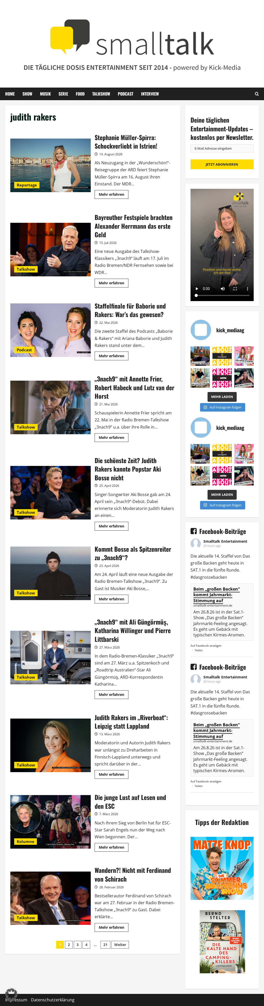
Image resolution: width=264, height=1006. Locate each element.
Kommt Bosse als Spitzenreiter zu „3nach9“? (50, 573)
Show (27, 94)
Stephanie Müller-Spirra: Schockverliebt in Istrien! (50, 165)
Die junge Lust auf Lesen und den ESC (50, 822)
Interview (150, 94)
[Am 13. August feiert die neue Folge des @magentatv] (200, 356)
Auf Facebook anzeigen (206, 645)
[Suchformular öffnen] (257, 94)
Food (80, 94)
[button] (11, 994)
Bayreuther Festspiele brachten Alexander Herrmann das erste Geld (50, 249)
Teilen (199, 650)
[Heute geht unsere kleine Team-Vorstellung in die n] (222, 378)
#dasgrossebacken (209, 577)
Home (10, 94)
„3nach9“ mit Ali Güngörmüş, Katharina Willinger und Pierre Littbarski (50, 657)
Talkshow (101, 94)
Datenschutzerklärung (53, 1000)
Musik (45, 94)
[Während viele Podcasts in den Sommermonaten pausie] (244, 356)
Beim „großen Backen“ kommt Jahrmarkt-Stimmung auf (216, 594)
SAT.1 (196, 570)
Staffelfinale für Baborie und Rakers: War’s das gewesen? (50, 330)
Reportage (27, 184)
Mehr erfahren (113, 195)
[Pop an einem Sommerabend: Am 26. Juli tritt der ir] (244, 378)
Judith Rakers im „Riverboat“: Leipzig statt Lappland (50, 745)
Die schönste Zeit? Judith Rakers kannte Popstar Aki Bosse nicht (50, 492)
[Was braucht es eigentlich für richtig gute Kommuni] (222, 356)
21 (105, 944)
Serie (63, 94)
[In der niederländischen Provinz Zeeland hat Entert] (200, 378)
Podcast (125, 94)
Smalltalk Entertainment (225, 541)
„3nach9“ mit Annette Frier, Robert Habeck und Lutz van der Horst (50, 407)
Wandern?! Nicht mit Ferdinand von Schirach (50, 898)
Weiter (120, 944)
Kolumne (25, 841)
